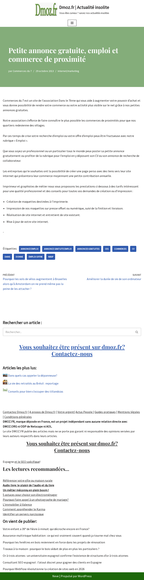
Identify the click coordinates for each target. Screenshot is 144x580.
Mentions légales (129, 412)
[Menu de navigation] (72, 23)
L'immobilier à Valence (17, 504)
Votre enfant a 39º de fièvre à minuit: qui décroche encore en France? (46, 529)
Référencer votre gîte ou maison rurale (27, 480)
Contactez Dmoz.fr (15, 412)
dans (7, 256)
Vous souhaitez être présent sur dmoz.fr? (72, 350)
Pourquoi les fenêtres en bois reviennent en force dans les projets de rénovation (54, 542)
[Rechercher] (137, 332)
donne (19, 256)
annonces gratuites (88, 248)
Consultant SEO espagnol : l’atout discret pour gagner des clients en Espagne (52, 562)
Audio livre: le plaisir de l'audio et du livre (28, 485)
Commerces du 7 (22, 71)
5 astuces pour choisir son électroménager (30, 495)
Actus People (84, 412)
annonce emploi (29, 248)
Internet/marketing (68, 71)
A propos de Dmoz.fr (42, 412)
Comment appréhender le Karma (24, 509)
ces (107, 248)
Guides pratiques (105, 412)
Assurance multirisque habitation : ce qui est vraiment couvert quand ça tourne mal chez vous (62, 535)
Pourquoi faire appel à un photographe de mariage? (36, 499)
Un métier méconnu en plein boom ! (26, 490)
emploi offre (36, 256)
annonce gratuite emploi (58, 248)
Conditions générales (18, 417)
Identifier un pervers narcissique (23, 514)
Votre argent (66, 412)
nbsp (50, 256)
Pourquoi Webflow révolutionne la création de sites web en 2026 (44, 569)
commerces (120, 248)
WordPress (85, 576)
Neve (55, 576)
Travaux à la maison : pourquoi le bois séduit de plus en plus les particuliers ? (51, 549)
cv (133, 248)
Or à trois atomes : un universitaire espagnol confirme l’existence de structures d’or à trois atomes (65, 555)
